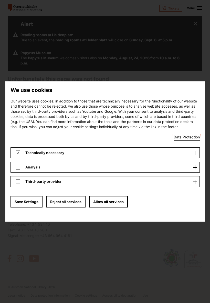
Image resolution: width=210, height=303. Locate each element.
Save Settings (26, 202)
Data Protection (187, 137)
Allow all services (108, 202)
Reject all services (65, 202)
